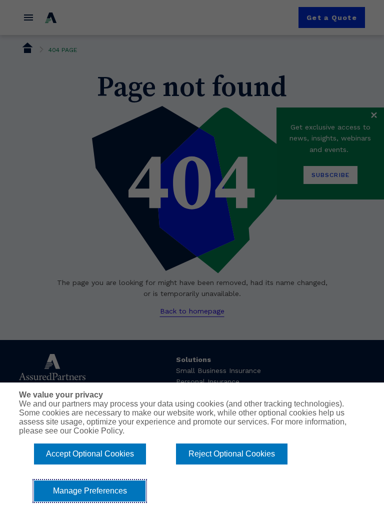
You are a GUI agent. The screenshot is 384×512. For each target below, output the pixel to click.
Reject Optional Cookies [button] (231, 454)
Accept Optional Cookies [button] (90, 454)
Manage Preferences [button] (90, 490)
